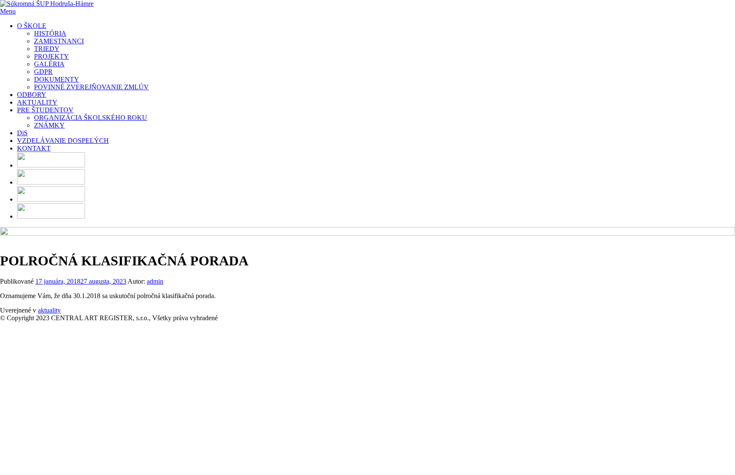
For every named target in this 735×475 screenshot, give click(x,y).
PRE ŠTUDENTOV (45, 110)
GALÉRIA (49, 64)
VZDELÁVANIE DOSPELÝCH (63, 140)
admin (155, 281)
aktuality (49, 310)
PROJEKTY (51, 56)
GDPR (43, 71)
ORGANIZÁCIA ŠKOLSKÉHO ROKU (90, 117)
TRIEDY (47, 48)
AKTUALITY (37, 102)
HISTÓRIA (50, 33)
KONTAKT (34, 148)
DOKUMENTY (56, 79)
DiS (22, 133)
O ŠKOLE (31, 25)
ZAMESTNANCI (59, 41)
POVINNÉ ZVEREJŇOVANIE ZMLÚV (91, 87)
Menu (8, 11)
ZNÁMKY (49, 125)
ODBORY (31, 94)
